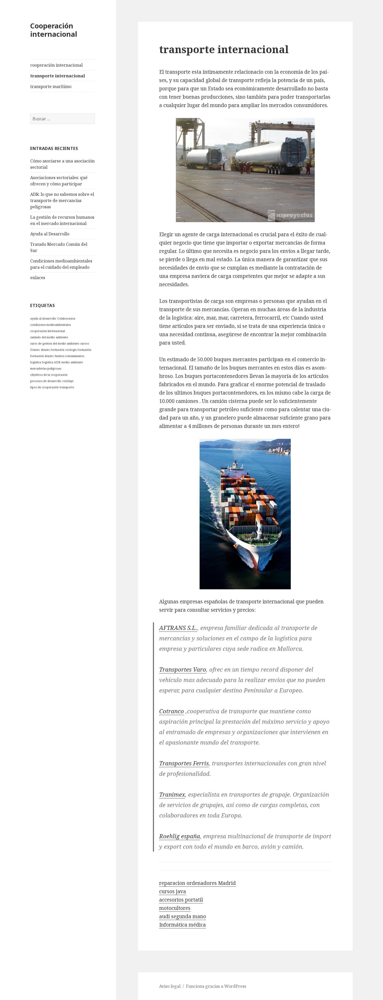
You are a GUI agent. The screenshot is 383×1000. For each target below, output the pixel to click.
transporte (67, 387)
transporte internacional (57, 76)
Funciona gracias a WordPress (216, 986)
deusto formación (52, 350)
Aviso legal (170, 986)
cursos (84, 343)
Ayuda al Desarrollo (49, 234)
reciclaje (68, 381)
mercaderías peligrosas (45, 368)
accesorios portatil (181, 899)
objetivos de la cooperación (48, 375)
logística (35, 362)
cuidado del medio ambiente (49, 337)
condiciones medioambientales (50, 325)
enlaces (37, 277)
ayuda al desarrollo (43, 318)
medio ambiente (72, 362)
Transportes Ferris (184, 763)
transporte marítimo (50, 86)
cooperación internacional (56, 65)
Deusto (35, 350)
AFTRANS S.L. (178, 628)
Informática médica (182, 924)
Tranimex (172, 794)
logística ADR (51, 362)
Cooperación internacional (53, 30)
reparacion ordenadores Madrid (197, 883)
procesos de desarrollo (45, 381)
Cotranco (171, 711)
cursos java (172, 891)
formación (84, 350)
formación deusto (42, 356)
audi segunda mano (182, 916)
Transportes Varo (182, 669)
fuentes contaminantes (69, 356)
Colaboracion (66, 318)
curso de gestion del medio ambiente (54, 343)
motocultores (174, 908)
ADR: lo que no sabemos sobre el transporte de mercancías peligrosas (62, 200)
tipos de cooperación (44, 387)
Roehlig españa (179, 836)
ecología (71, 350)
